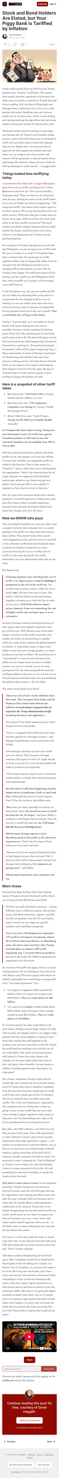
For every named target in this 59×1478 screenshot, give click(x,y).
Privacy (31, 1454)
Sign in (53, 4)
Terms (40, 1454)
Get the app (43, 1464)
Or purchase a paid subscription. (29, 1427)
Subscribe (42, 4)
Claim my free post (29, 1420)
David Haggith (15, 35)
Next (49, 1441)
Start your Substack (22, 1464)
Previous (11, 1441)
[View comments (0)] (15, 44)
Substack (15, 1471)
